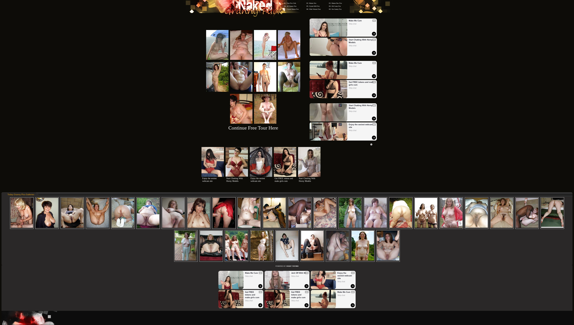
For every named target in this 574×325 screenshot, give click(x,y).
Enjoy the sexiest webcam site (361, 125)
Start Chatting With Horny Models (361, 41)
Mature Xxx (312, 3)
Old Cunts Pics (336, 6)
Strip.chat (352, 24)
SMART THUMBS (292, 266)
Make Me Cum (355, 21)
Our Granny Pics (337, 9)
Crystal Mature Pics (293, 9)
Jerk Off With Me (298, 273)
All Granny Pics (291, 6)
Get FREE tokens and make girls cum (361, 83)
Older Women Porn (315, 9)
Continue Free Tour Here (253, 128)
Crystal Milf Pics (314, 6)
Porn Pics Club (291, 3)
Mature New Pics (337, 3)
